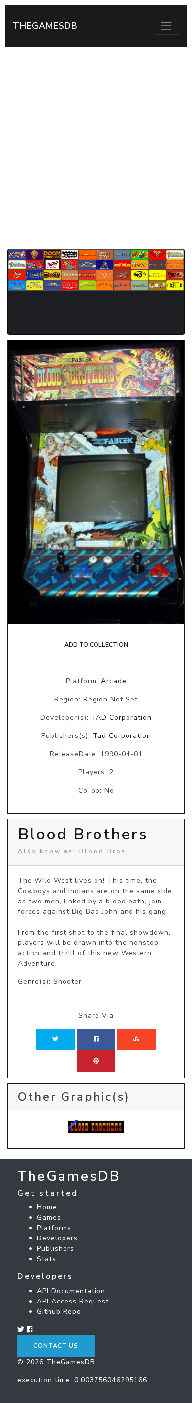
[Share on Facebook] (96, 1039)
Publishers (55, 1248)
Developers (57, 1238)
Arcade (114, 681)
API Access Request (73, 1301)
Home (47, 1207)
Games (49, 1217)
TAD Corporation (121, 717)
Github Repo (59, 1311)
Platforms (54, 1228)
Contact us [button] (55, 1346)
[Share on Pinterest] (96, 1061)
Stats (46, 1259)
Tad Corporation (122, 735)
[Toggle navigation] (166, 25)
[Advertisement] (96, 148)
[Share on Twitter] (55, 1039)
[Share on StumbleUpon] (136, 1039)
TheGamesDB (45, 26)
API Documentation (71, 1291)
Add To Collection (96, 645)
